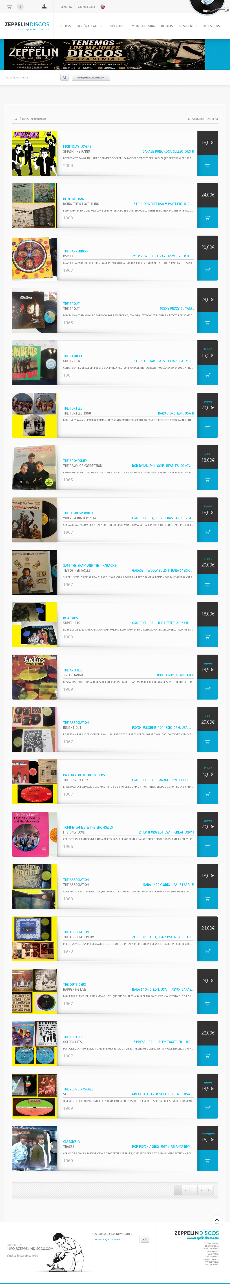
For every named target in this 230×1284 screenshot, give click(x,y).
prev (16, 53)
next (213, 53)
